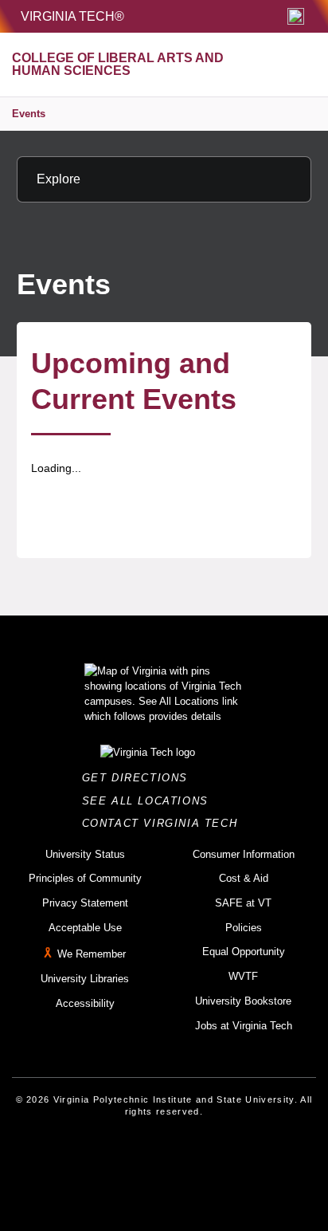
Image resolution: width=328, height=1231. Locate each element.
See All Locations (149, 801)
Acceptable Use (85, 928)
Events (28, 114)
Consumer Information (244, 854)
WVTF (243, 976)
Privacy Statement (85, 903)
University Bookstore (243, 1001)
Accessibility (85, 1003)
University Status (85, 854)
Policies (243, 928)
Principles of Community (85, 878)
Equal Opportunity (243, 952)
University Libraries (85, 979)
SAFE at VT (243, 903)
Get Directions (139, 778)
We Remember (91, 955)
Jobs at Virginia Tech (243, 1026)
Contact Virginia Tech (164, 823)
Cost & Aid (243, 878)
